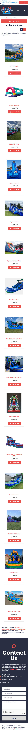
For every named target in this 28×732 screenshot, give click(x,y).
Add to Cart (15, 73)
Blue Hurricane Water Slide (14, 339)
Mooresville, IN (22, 629)
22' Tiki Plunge (14, 66)
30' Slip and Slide (14, 105)
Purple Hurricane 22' (14, 534)
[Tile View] (21, 29)
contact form (13, 669)
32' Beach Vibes (14, 144)
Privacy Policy (4, 682)
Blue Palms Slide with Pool (14, 378)
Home (3, 18)
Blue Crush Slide (14, 300)
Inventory (9, 18)
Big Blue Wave (14, 222)
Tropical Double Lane (14, 612)
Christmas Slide (14, 417)
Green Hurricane (14, 495)
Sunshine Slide (14, 573)
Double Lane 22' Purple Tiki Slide (14, 455)
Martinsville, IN (19, 627)
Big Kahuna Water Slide (14, 261)
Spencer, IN (14, 629)
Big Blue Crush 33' (14, 183)
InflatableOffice (18, 729)
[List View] (24, 29)
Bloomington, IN (6, 629)
